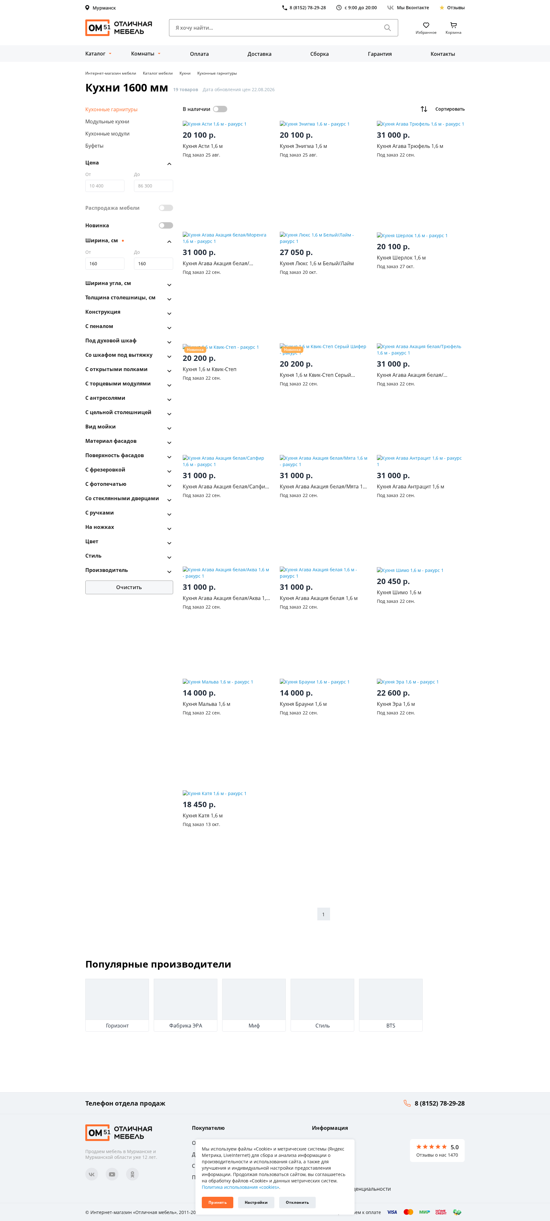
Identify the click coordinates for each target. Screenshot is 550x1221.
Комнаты (142, 53)
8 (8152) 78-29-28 (440, 1103)
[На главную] (118, 27)
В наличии (196, 109)
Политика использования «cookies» (240, 1187)
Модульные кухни (107, 121)
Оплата (199, 53)
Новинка (97, 226)
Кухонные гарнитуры (111, 109)
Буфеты (94, 145)
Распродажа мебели (112, 208)
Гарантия (380, 53)
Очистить (129, 587)
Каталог (95, 53)
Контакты (443, 53)
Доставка (259, 53)
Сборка (319, 53)
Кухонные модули (107, 133)
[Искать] (387, 27)
